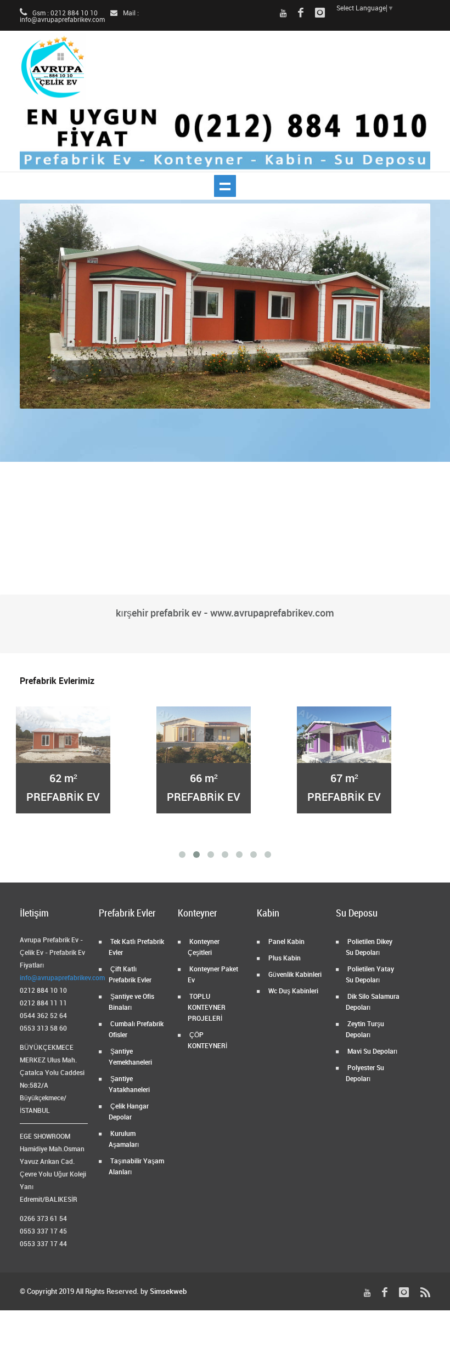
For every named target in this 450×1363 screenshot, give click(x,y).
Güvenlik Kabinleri (294, 975)
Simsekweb (168, 1292)
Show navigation (225, 186)
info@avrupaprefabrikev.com (62, 978)
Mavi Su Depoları (371, 1051)
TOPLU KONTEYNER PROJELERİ (207, 1007)
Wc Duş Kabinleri (292, 991)
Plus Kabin (284, 958)
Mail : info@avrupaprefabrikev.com (79, 17)
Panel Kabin (286, 942)
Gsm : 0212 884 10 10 (64, 13)
